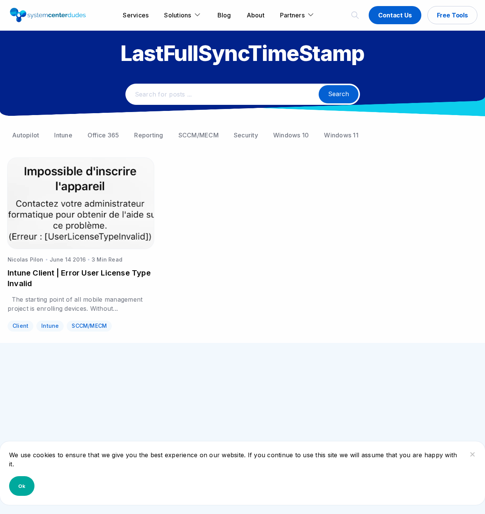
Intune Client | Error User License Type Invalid (79, 278)
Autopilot (25, 135)
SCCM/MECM (198, 135)
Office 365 (103, 135)
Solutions (177, 15)
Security (246, 135)
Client (20, 325)
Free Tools (452, 15)
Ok (21, 486)
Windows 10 (291, 135)
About (255, 15)
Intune (63, 135)
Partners (292, 15)
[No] (472, 454)
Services (136, 15)
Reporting (148, 135)
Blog (224, 15)
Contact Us (394, 15)
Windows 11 (341, 135)
